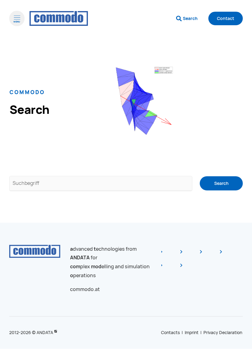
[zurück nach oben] (236, 350)
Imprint (192, 332)
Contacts (170, 332)
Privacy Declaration (222, 332)
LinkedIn (214, 255)
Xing (233, 255)
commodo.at (85, 289)
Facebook (174, 255)
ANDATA (45, 332)
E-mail (174, 268)
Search (190, 18)
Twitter (194, 255)
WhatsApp (194, 268)
